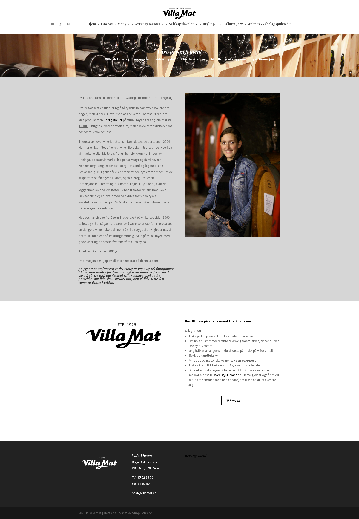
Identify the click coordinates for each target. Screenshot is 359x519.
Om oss (107, 24)
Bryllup (209, 24)
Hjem (91, 24)
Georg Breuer (113, 120)
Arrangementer (147, 24)
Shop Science (142, 513)
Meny (121, 24)
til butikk (232, 400)
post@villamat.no (144, 493)
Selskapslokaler (181, 24)
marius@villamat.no (227, 375)
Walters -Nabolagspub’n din (270, 24)
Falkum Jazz (233, 24)
